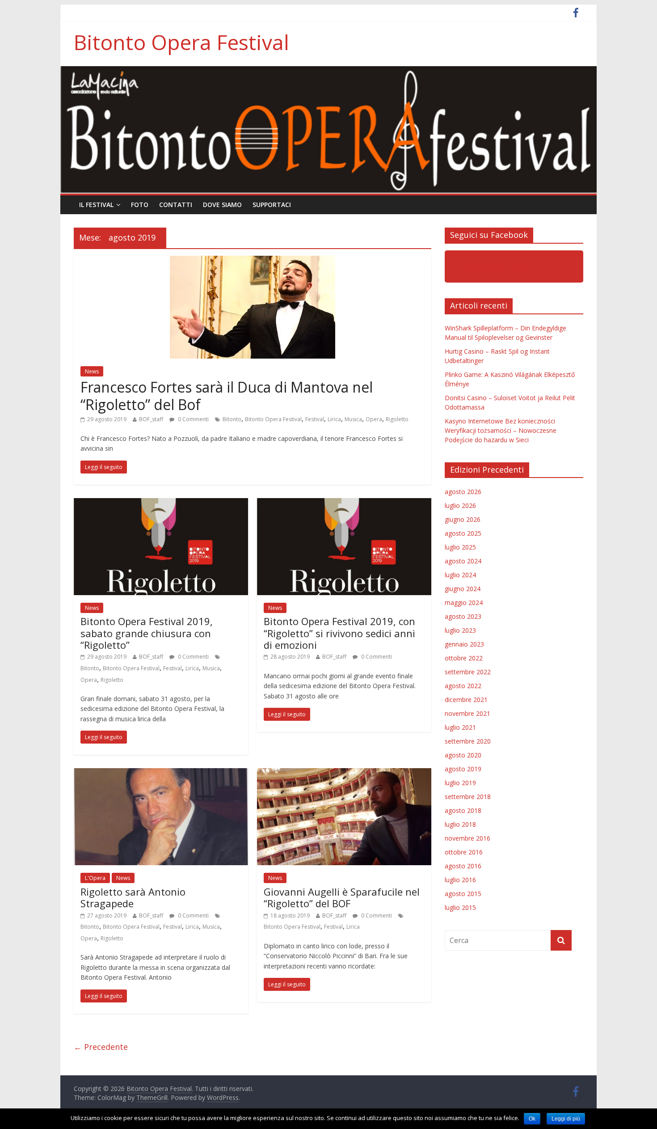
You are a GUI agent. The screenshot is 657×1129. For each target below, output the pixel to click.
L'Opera (95, 878)
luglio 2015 (460, 907)
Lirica (334, 419)
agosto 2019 (463, 769)
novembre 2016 (467, 838)
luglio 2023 (460, 630)
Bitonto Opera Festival (181, 42)
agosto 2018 (463, 810)
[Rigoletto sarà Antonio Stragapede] (161, 773)
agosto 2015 (463, 893)
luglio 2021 (460, 727)
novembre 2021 (467, 713)
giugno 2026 (462, 519)
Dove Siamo (222, 204)
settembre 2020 (468, 741)
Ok (532, 1119)
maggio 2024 (464, 602)
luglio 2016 (460, 879)
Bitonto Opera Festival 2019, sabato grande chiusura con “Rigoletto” (146, 632)
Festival (314, 419)
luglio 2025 (460, 547)
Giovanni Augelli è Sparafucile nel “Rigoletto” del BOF (342, 897)
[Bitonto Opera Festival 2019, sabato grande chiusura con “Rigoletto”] (161, 503)
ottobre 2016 (464, 852)
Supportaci (272, 204)
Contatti (175, 204)
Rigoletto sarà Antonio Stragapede (132, 897)
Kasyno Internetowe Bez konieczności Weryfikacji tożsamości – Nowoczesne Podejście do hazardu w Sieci (500, 430)
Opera (374, 419)
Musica (353, 419)
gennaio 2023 (464, 644)
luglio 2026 (460, 505)
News (92, 371)
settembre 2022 (468, 672)
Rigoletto (397, 419)
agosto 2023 (463, 616)
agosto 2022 (463, 685)
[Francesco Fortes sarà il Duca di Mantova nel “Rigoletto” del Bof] (252, 261)
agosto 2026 (463, 491)
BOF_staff (151, 419)
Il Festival (96, 204)
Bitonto (232, 419)
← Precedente (101, 1046)
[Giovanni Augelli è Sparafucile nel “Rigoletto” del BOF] (344, 773)
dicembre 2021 (466, 699)
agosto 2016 (463, 866)
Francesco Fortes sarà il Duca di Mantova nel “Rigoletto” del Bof (226, 395)
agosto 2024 (463, 561)
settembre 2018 (468, 796)
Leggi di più (566, 1119)
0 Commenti (193, 419)
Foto (139, 204)
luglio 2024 (460, 575)
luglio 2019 (460, 782)
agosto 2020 (463, 755)
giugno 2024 (462, 588)
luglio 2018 (460, 824)
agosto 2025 (463, 533)
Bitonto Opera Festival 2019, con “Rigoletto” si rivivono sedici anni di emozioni (339, 632)
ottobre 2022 (464, 658)
